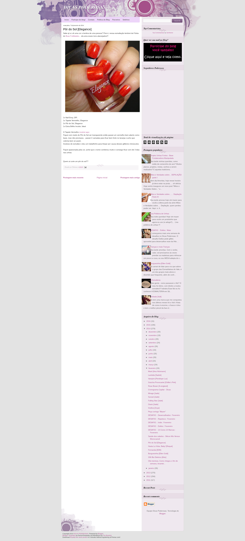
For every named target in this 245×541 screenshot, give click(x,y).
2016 (148, 321)
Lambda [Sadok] (154, 375)
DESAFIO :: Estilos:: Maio (160, 230)
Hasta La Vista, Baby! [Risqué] (160, 446)
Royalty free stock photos (78, 537)
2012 (148, 476)
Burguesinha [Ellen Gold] (160, 263)
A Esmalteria (155, 280)
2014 (148, 329)
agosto (152, 346)
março (151, 365)
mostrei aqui (84, 132)
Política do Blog (103, 20)
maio (151, 357)
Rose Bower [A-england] (158, 386)
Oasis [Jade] (153, 404)
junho (151, 354)
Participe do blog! (78, 20)
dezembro (153, 332)
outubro (152, 339)
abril (150, 361)
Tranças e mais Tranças (160, 247)
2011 (148, 480)
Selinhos (126, 20)
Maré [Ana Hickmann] (157, 371)
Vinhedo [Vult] (155, 297)
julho (151, 350)
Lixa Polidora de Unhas (159, 214)
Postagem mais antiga (130, 178)
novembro (153, 335)
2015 (148, 325)
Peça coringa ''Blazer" (157, 412)
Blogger (162, 514)
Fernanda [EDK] (154, 450)
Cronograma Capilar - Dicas (159, 390)
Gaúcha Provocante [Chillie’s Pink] (162, 382)
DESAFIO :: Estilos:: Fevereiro (160, 426)
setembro (153, 343)
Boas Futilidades (72, 36)
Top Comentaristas (158, 32)
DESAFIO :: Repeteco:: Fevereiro (161, 419)
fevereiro (152, 368)
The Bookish (107, 535)
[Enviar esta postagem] (85, 167)
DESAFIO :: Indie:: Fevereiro (159, 422)
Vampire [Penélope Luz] (157, 379)
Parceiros (116, 20)
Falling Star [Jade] (155, 401)
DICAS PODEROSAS (85, 7)
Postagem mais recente (73, 178)
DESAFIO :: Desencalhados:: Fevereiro (164, 415)
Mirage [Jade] (153, 393)
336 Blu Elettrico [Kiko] (157, 457)
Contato (91, 20)
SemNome (170, 32)
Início (66, 20)
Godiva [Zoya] (154, 408)
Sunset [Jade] (153, 397)
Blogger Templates (69, 535)
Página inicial (102, 178)
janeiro (152, 468)
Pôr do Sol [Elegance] (77, 29)
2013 (148, 473)
